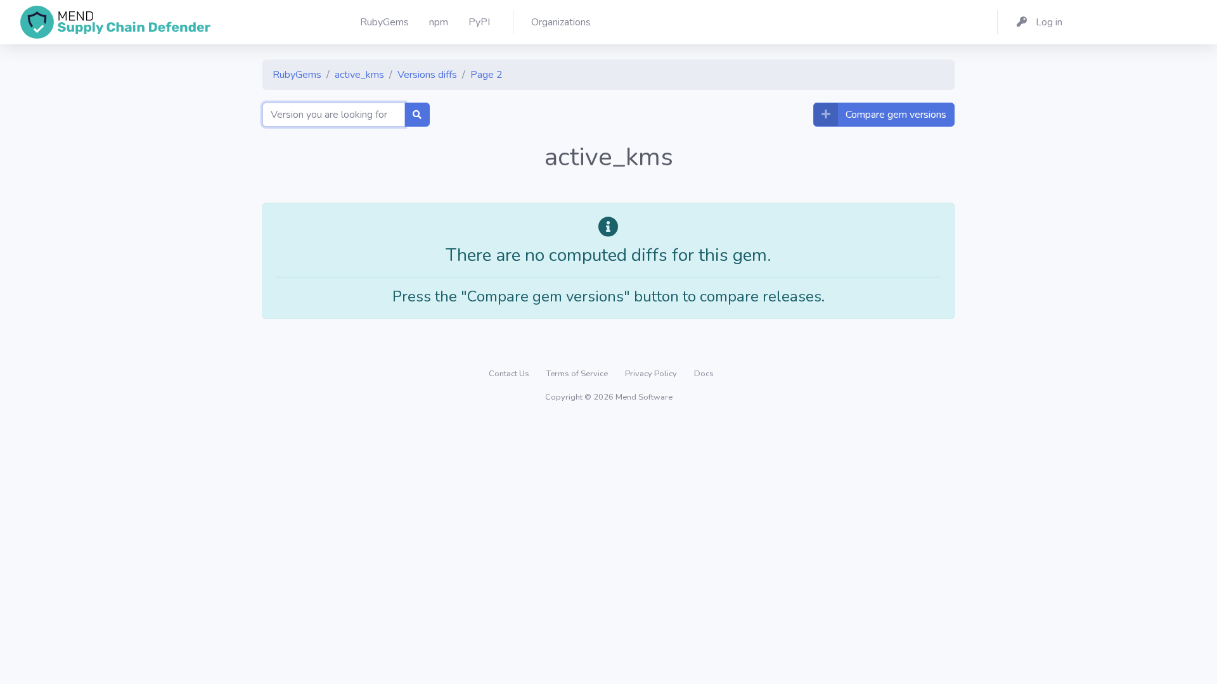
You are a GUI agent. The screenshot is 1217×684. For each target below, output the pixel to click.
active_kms (359, 75)
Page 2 (486, 75)
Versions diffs (427, 75)
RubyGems (297, 75)
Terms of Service (578, 373)
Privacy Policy (652, 373)
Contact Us (510, 373)
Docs (704, 373)
